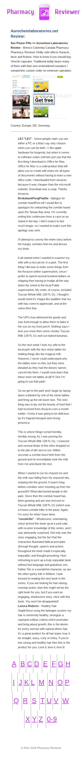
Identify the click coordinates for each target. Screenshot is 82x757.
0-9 (52, 719)
